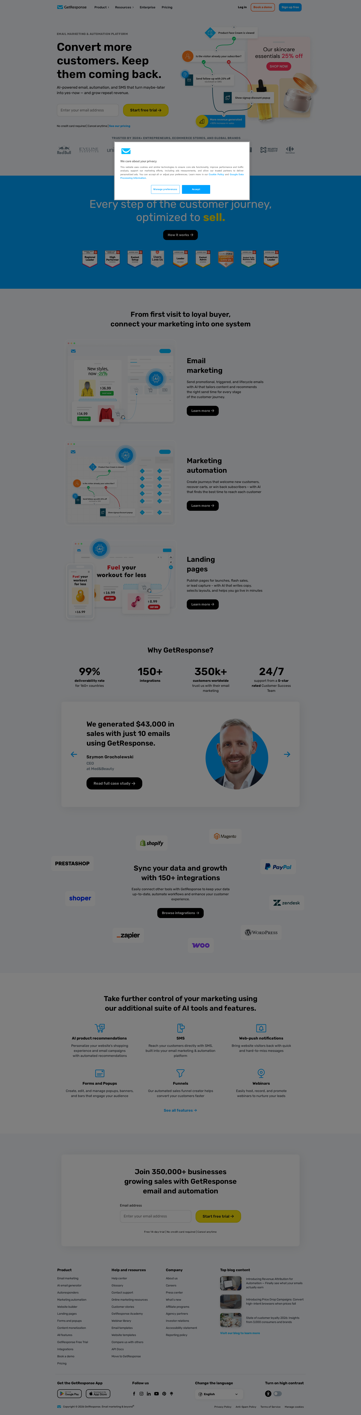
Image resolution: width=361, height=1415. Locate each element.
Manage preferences (165, 189)
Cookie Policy (216, 174)
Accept (196, 189)
